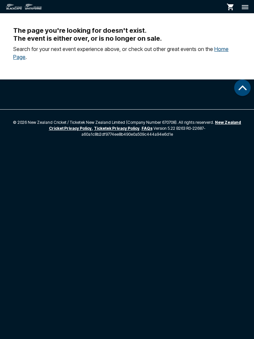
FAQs (147, 128)
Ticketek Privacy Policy (117, 128)
